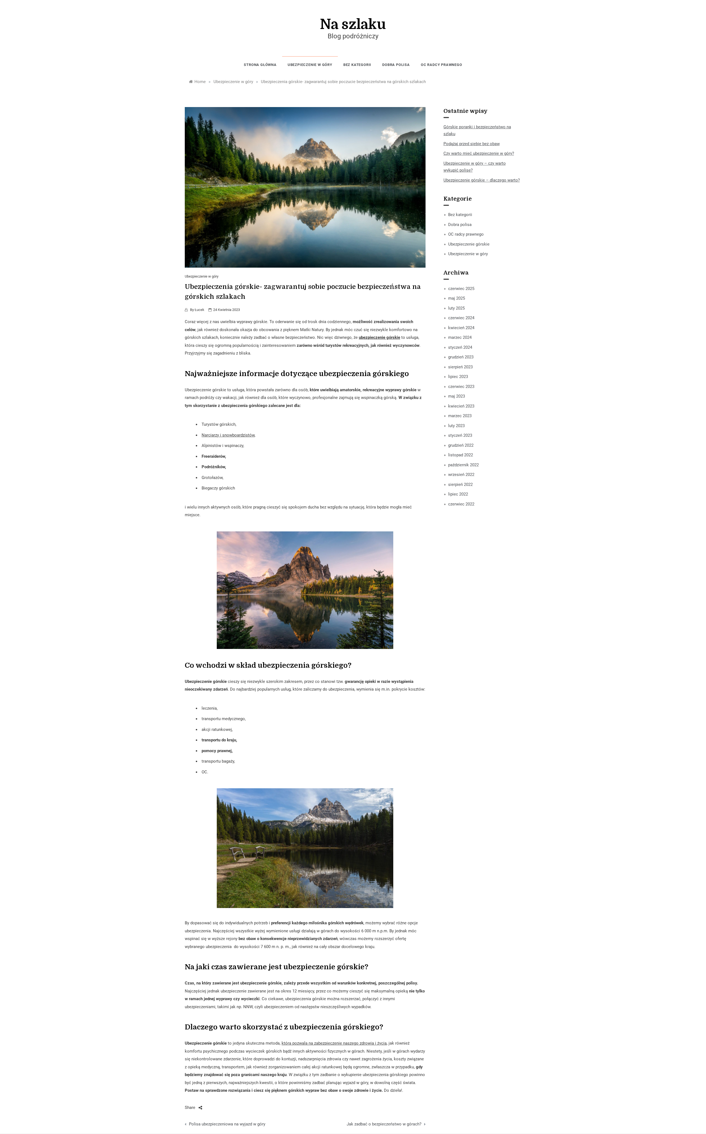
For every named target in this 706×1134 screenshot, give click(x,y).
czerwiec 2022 (461, 504)
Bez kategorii (357, 65)
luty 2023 (456, 425)
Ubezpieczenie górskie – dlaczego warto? (481, 180)
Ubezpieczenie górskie (469, 244)
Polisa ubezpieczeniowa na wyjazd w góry (227, 1124)
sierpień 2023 (460, 366)
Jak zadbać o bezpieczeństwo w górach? (384, 1124)
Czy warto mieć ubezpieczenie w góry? (478, 153)
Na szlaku (353, 24)
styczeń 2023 (460, 435)
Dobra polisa (396, 65)
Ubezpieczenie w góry (310, 65)
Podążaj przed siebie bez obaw (471, 143)
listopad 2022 (460, 454)
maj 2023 (456, 396)
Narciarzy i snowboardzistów (228, 435)
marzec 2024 (460, 337)
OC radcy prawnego (441, 65)
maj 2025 (456, 298)
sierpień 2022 (460, 484)
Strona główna (260, 65)
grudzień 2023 (461, 357)
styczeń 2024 (460, 347)
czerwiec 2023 (461, 386)
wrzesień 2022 (461, 474)
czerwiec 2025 (461, 288)
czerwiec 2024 (461, 317)
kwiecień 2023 (461, 406)
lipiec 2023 (458, 376)
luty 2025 (456, 308)
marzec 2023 (460, 415)
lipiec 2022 (458, 494)
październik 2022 (463, 464)
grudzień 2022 (461, 445)
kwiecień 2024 (461, 327)
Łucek (199, 310)
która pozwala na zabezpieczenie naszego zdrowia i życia (334, 1043)
